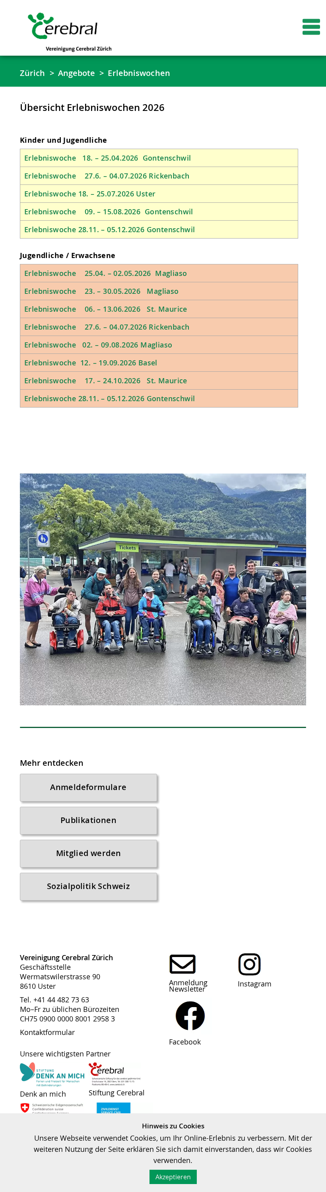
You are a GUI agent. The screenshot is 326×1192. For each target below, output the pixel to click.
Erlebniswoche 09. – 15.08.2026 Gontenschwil (108, 211)
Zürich (32, 73)
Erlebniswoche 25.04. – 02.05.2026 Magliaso (105, 273)
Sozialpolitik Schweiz (88, 886)
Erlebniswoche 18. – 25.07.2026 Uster (89, 193)
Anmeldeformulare (88, 787)
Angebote (76, 73)
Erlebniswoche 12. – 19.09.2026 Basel (91, 362)
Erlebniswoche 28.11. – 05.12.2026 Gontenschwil (109, 229)
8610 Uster (38, 986)
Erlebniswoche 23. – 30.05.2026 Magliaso (101, 291)
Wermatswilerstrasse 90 (60, 976)
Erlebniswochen (139, 73)
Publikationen (88, 820)
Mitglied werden (88, 853)
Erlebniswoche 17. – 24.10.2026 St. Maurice (105, 380)
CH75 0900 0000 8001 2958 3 (67, 1018)
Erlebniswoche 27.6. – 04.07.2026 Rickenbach (108, 176)
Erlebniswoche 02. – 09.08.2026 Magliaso (101, 344)
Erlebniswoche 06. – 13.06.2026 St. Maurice (105, 309)
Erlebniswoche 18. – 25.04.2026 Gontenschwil (108, 158)
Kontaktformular (47, 1032)
